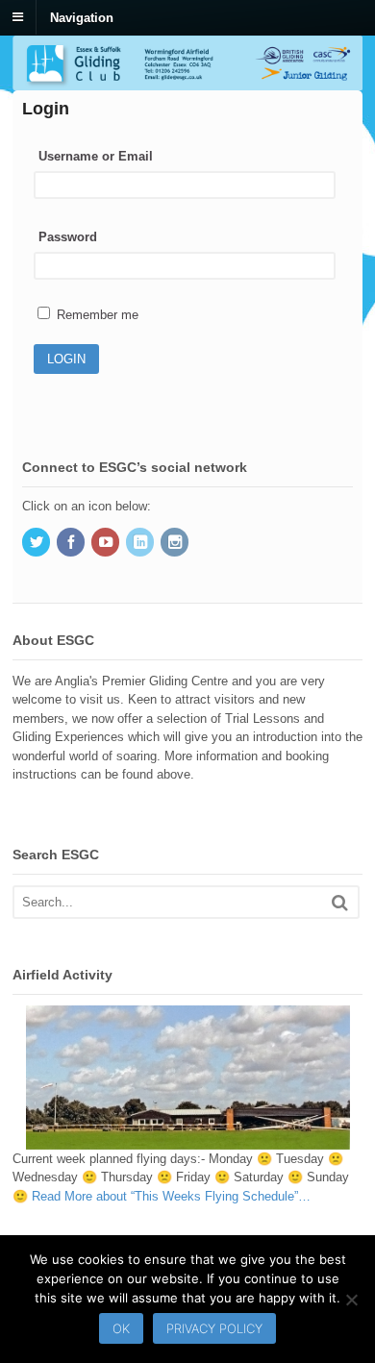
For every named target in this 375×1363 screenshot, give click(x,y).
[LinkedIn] (141, 543)
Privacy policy (214, 1328)
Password (67, 237)
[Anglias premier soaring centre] (187, 81)
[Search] (340, 902)
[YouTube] (106, 543)
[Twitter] (37, 543)
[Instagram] (176, 543)
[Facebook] (72, 543)
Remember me (95, 315)
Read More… (171, 1196)
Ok (121, 1328)
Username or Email (95, 156)
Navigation (81, 17)
